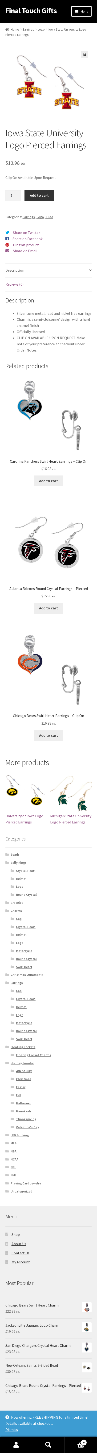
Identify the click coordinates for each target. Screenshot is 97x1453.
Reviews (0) (14, 284)
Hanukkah (23, 1111)
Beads (15, 854)
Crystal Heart (26, 870)
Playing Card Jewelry (26, 1183)
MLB (13, 1143)
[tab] (48, 271)
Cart (75, 1440)
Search (48, 1445)
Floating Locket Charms (33, 1055)
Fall (18, 1095)
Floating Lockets (23, 1047)
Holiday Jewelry (22, 1063)
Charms (16, 911)
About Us (19, 1243)
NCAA (49, 217)
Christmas (23, 1079)
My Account (21, 1262)
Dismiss (11, 1429)
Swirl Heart (24, 967)
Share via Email (25, 250)
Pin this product (26, 244)
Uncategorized (21, 1191)
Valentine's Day (27, 1127)
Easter (20, 1087)
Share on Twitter (26, 232)
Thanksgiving (26, 1119)
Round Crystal (26, 894)
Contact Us (20, 1253)
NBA (13, 1151)
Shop (16, 1234)
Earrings (28, 29)
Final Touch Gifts (31, 10)
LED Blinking (20, 1135)
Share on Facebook (27, 238)
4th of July (24, 1071)
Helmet (21, 879)
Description (14, 270)
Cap (19, 919)
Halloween (23, 1103)
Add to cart (39, 195)
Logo (41, 29)
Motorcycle (24, 951)
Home (15, 29)
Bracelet (17, 902)
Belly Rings (19, 862)
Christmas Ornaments (27, 975)
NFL (13, 1167)
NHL (13, 1175)
